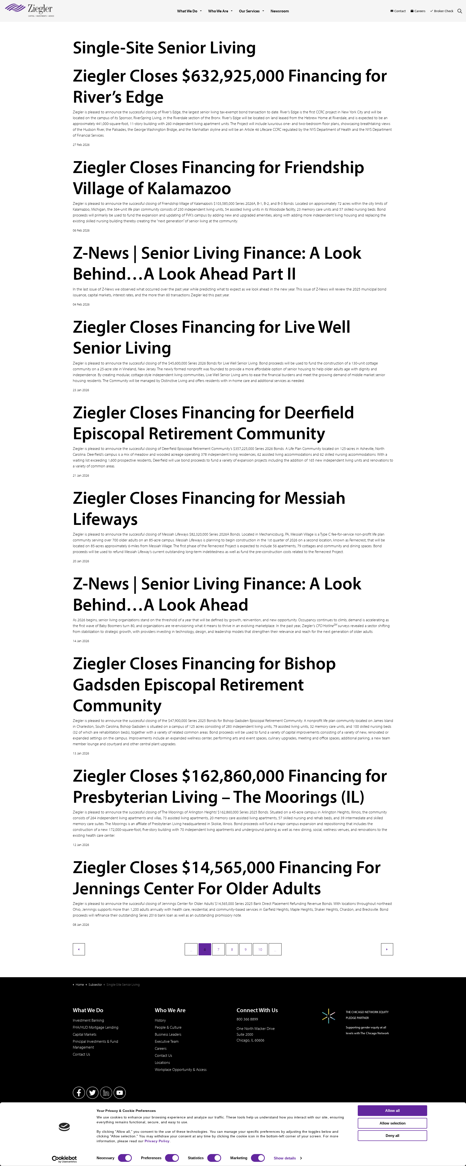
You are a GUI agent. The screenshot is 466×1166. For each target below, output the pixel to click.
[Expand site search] (459, 11)
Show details (285, 1158)
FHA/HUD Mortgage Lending (95, 1027)
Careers (420, 11)
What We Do (187, 10)
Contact (400, 11)
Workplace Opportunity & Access (181, 1069)
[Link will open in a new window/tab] (79, 1093)
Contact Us (81, 1054)
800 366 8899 (247, 1019)
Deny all (392, 1135)
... (191, 949)
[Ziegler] (29, 11)
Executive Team (167, 1041)
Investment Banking (88, 1020)
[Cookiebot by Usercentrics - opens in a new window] (64, 1159)
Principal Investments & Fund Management (95, 1044)
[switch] (172, 1158)
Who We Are (218, 10)
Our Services (249, 10)
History (160, 1020)
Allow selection (393, 1123)
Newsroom (280, 10)
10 (260, 949)
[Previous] (79, 949)
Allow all (392, 1110)
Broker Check (443, 11)
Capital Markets (84, 1034)
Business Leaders (168, 1034)
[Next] (387, 949)
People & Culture (168, 1027)
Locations (162, 1062)
